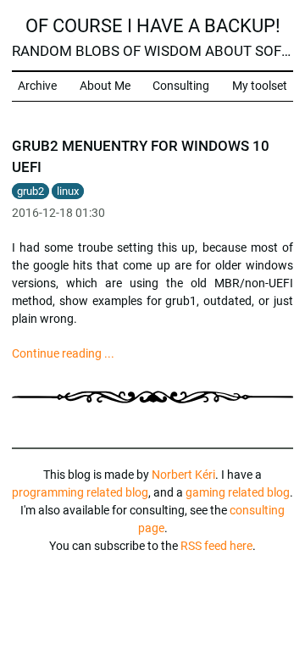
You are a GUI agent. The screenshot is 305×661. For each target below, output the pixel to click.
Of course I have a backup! (152, 25)
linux (68, 191)
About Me (105, 85)
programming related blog (80, 492)
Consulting (180, 85)
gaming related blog (238, 492)
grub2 (30, 191)
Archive (37, 85)
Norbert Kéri (183, 474)
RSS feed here (216, 546)
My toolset (259, 85)
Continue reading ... (63, 353)
